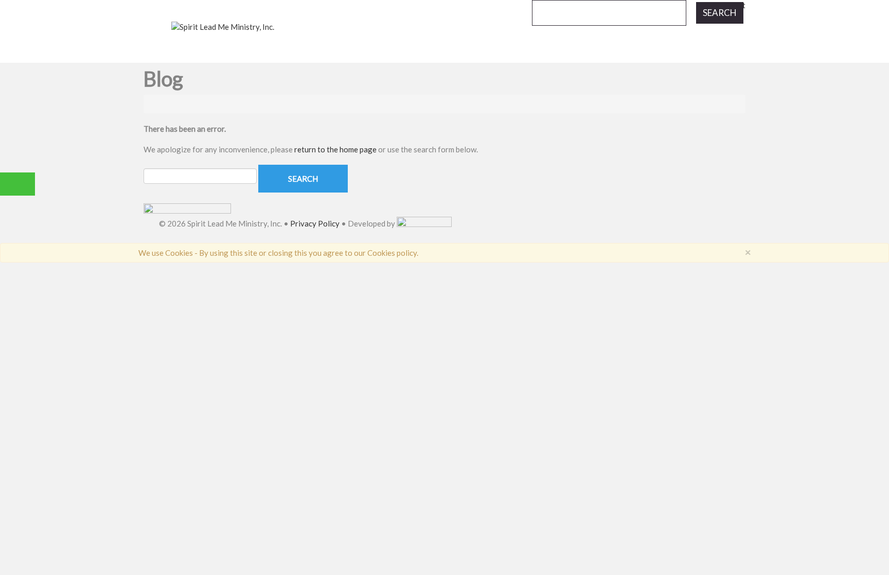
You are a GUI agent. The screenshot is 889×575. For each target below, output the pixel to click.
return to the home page (335, 149)
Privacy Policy (315, 224)
